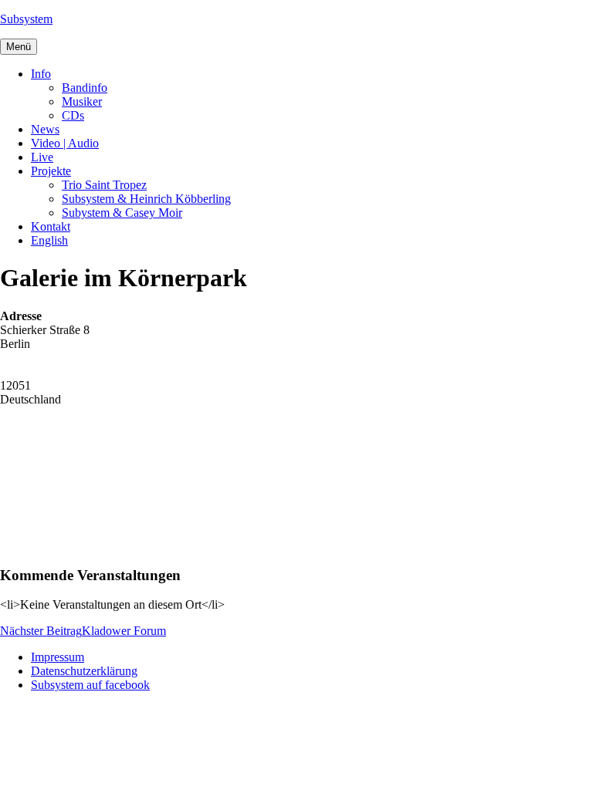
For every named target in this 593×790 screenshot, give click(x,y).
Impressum (57, 656)
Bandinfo (84, 87)
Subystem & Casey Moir (122, 212)
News (45, 129)
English (49, 240)
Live (42, 157)
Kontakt (50, 226)
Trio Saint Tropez (104, 184)
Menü (18, 46)
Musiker (82, 101)
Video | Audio (65, 143)
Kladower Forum (83, 630)
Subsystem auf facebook (90, 684)
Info (41, 73)
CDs (73, 115)
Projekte (51, 170)
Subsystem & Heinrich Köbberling (146, 198)
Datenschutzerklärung (84, 670)
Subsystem (26, 18)
